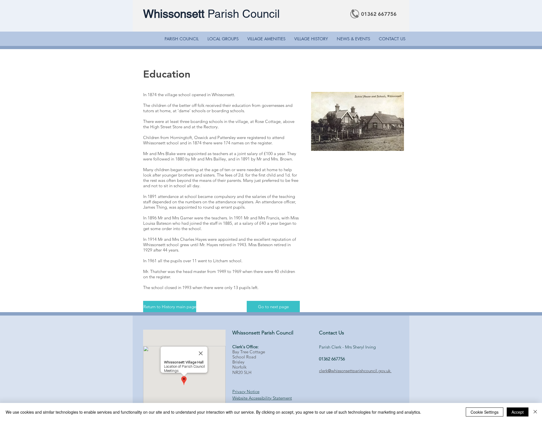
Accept (518, 412)
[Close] (535, 411)
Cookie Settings (485, 412)
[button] (181, 39)
